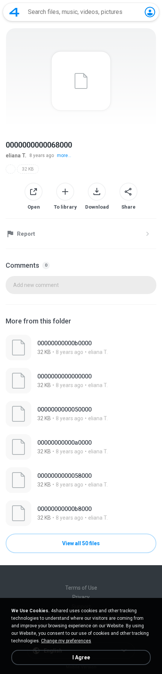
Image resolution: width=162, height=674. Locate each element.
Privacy (81, 597)
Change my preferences (66, 641)
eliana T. (16, 155)
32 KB (28, 169)
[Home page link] (14, 12)
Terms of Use (81, 588)
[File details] (81, 347)
